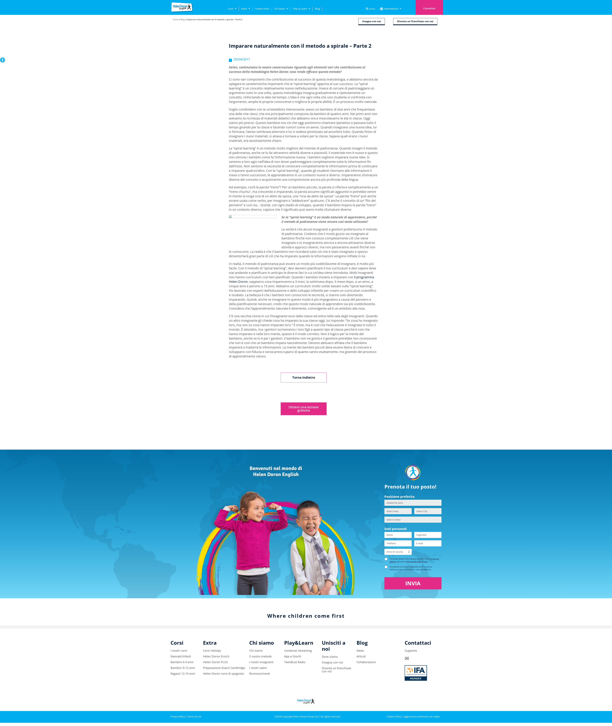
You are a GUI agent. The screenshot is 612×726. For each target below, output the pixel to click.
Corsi (230, 8)
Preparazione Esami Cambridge (224, 667)
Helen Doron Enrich (216, 656)
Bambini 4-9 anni (182, 662)
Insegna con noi (332, 662)
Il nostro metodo (260, 656)
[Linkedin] (429, 705)
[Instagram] (420, 705)
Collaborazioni (366, 662)
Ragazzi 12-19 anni (183, 673)
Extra (244, 8)
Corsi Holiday (212, 650)
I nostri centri (262, 8)
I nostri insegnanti (261, 662)
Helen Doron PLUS (215, 662)
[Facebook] (411, 705)
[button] (2, 60)
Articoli (361, 656)
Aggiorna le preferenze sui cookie (422, 716)
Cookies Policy (394, 716)
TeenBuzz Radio (294, 662)
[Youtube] (437, 705)
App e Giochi (292, 656)
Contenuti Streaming (298, 650)
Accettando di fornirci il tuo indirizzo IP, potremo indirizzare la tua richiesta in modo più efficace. (411, 568)
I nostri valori (258, 667)
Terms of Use (194, 716)
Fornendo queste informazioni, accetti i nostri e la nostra (414, 560)
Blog (317, 8)
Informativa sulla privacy (417, 561)
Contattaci (429, 8)
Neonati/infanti (181, 656)
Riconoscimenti (259, 673)
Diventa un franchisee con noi (336, 670)
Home (175, 19)
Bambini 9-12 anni (183, 667)
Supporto (411, 650)
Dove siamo (330, 656)
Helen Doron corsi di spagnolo (223, 673)
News (360, 650)
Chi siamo (279, 8)
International (391, 8)
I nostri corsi (179, 650)
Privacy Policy (178, 716)
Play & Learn (300, 8)
